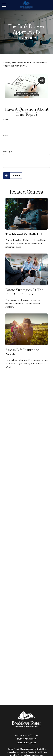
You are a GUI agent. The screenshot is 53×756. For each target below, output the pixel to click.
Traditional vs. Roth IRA (24, 234)
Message (7, 151)
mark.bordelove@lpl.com (26, 735)
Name (6, 119)
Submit (16, 175)
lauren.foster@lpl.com (26, 742)
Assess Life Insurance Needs (22, 352)
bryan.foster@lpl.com (26, 739)
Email (5, 135)
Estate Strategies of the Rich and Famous (24, 292)
